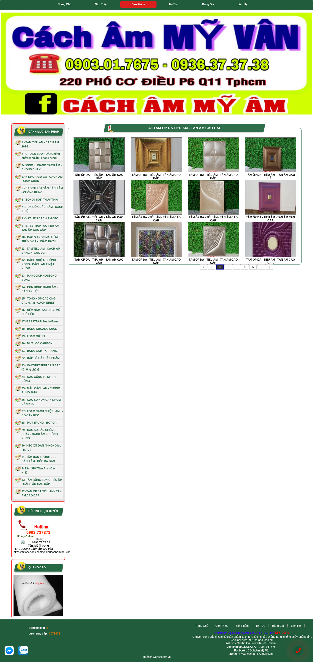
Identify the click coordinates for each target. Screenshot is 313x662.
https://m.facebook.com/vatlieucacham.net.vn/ (42, 552)
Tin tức (173, 4)
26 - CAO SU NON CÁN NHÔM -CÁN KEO (42, 402)
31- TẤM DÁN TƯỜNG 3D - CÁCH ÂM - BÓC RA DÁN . (39, 459)
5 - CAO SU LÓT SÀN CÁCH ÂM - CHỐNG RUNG (42, 190)
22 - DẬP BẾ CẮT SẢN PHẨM (41, 358)
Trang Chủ (64, 4)
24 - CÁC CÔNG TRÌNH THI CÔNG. (39, 379)
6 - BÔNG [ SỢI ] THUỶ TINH (40, 199)
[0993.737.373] (298, 651)
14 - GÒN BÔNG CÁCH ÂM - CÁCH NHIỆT (40, 289)
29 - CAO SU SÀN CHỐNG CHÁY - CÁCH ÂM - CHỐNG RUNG (40, 434)
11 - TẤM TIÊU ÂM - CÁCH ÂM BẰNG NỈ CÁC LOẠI (41, 250)
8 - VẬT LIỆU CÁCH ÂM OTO (40, 218)
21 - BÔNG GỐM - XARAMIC (40, 350)
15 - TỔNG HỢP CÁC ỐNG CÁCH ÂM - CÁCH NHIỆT (38, 300)
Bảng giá (208, 4)
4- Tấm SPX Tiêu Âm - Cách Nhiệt (39, 470)
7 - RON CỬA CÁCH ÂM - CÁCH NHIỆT (42, 209)
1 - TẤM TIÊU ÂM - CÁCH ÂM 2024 (40, 144)
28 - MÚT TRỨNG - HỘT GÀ (39, 422)
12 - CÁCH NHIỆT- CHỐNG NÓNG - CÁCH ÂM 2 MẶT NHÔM (39, 264)
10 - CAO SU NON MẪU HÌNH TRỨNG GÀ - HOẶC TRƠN (40, 239)
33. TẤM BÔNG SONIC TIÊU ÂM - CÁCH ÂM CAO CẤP (42, 482)
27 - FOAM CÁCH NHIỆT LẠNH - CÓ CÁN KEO (42, 413)
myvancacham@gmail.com (256, 653)
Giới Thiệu (101, 4)
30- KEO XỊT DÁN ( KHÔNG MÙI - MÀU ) (42, 447)
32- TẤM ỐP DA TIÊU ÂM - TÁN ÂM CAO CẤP (42, 493)
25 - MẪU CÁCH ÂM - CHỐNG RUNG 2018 (41, 390)
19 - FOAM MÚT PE (34, 336)
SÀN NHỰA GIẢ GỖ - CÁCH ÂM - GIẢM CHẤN (42, 179)
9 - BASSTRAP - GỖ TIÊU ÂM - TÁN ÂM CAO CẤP (41, 228)
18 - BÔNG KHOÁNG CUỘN (39, 328)
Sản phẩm (138, 4)
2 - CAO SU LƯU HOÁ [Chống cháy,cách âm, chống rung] (41, 156)
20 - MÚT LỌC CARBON (37, 343)
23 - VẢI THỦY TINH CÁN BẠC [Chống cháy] (41, 367)
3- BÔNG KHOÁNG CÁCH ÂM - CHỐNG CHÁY (42, 167)
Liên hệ (242, 4)
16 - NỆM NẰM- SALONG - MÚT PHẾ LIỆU (42, 312)
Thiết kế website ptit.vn (157, 657)
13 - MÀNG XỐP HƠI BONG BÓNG (39, 277)
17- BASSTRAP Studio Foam (40, 321)
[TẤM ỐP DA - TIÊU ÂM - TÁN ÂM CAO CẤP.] (99, 171)
